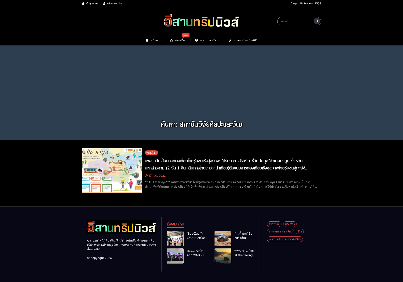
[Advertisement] (201, 86)
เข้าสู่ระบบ (91, 3)
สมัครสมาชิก (114, 3)
